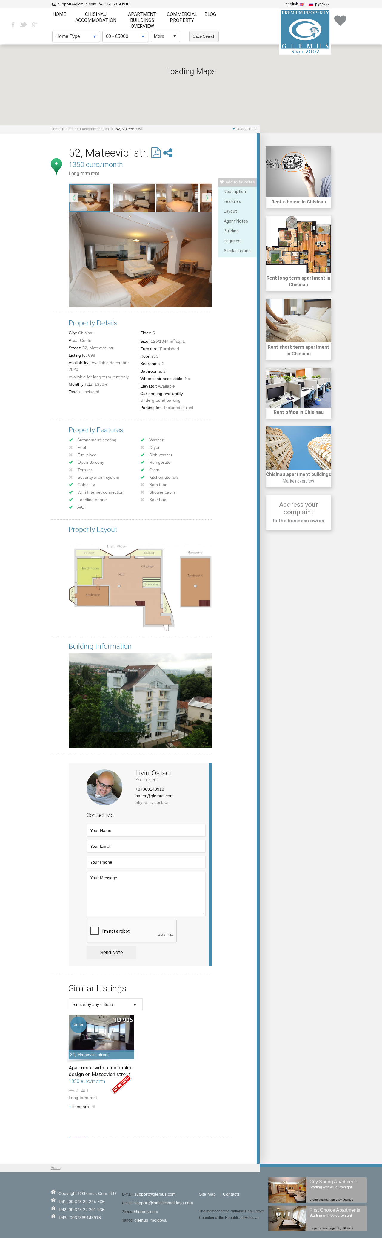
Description (235, 191)
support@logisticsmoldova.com (163, 1202)
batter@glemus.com (154, 795)
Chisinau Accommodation (87, 129)
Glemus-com (146, 1211)
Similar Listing (237, 250)
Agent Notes (236, 221)
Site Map (207, 1194)
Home (55, 129)
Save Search (204, 36)
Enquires (232, 240)
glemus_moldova (150, 1220)
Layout (230, 211)
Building (231, 231)
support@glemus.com (155, 1194)
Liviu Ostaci (153, 773)
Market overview (298, 481)
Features (232, 201)
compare (79, 1106)
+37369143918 (149, 789)
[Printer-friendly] (157, 153)
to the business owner (298, 521)
